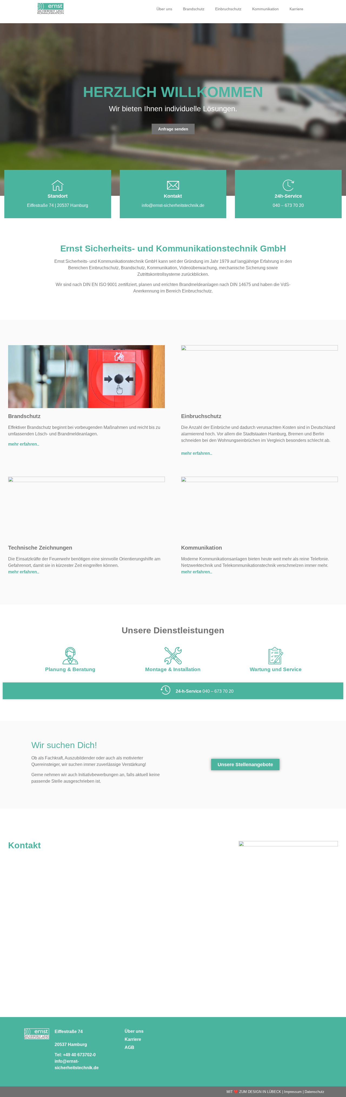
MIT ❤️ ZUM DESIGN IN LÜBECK (254, 1092)
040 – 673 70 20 (218, 691)
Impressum (293, 1092)
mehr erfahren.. (23, 444)
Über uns (164, 9)
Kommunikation (265, 9)
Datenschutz (314, 1092)
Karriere (296, 9)
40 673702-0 (83, 1054)
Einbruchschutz (228, 9)
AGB (129, 1047)
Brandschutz (193, 9)
